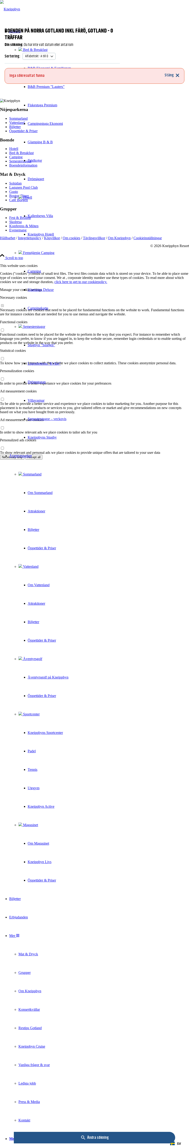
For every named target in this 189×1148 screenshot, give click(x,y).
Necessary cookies (13, 297)
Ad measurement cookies (18, 391)
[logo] (10, 9)
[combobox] (175, 1143)
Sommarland (31, 474)
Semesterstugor (33, 327)
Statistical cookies (13, 351)
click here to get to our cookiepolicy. (80, 282)
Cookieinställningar (147, 238)
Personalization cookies (17, 371)
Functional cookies (13, 322)
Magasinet (30, 825)
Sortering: (12, 56)
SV (179, 1143)
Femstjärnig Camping (38, 253)
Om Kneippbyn (119, 238)
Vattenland (30, 566)
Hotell (27, 197)
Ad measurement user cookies (22, 420)
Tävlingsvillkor (94, 238)
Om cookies (71, 238)
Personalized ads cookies (18, 440)
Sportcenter (31, 714)
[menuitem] (40, 234)
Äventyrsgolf (32, 659)
